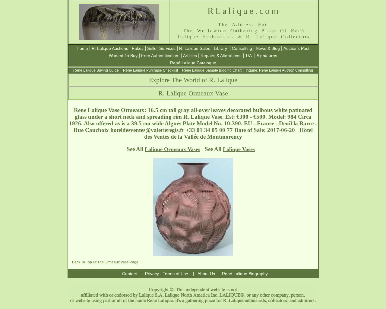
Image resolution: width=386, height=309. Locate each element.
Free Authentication (159, 55)
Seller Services (161, 48)
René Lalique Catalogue (193, 62)
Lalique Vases (239, 149)
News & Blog (268, 48)
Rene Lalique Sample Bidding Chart (212, 70)
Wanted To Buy (123, 55)
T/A (248, 55)
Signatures (267, 55)
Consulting (242, 48)
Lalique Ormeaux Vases (172, 149)
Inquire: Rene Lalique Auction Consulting (279, 70)
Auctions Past (296, 48)
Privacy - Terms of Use (166, 273)
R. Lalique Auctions (110, 48)
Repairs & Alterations (220, 55)
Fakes (138, 48)
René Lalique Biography (245, 273)
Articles (190, 55)
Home (82, 48)
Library (220, 48)
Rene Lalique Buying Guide (96, 70)
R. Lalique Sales (194, 48)
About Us (206, 273)
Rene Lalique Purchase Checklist (150, 70)
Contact (129, 273)
